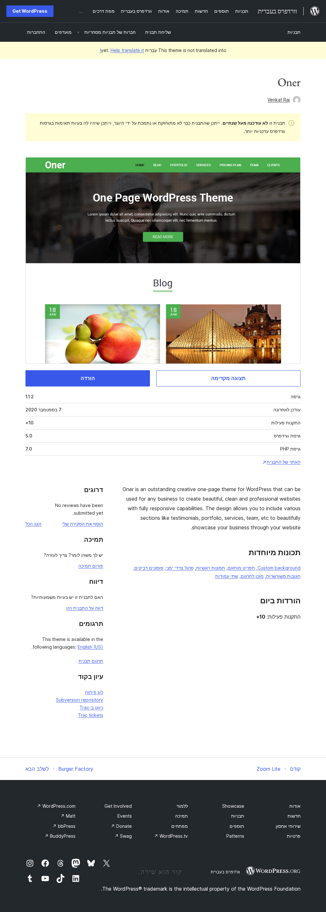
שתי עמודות (226, 576)
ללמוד (182, 806)
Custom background (279, 567)
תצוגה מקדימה (228, 378)
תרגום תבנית (91, 661)
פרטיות (294, 836)
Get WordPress (29, 11)
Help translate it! (122, 50)
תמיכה (181, 816)
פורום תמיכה (90, 566)
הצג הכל (33, 523)
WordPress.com (56, 806)
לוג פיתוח (94, 692)
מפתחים (179, 826)
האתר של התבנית (284, 462)
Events (124, 816)
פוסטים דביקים (148, 567)
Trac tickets (90, 715)
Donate (121, 826)
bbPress (64, 826)
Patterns (235, 836)
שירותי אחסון (288, 826)
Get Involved (118, 806)
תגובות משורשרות (283, 576)
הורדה (88, 378)
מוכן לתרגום (252, 576)
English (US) (90, 647)
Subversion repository (79, 699)
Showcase (233, 806)
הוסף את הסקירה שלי (82, 523)
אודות (295, 806)
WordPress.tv (171, 836)
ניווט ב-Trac (91, 707)
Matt (67, 816)
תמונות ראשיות (210, 567)
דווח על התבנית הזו (84, 608)
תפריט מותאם (241, 567)
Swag (123, 836)
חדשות (294, 816)
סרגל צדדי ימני (180, 567)
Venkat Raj (278, 99)
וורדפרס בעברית (225, 871)
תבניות (294, 32)
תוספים (237, 826)
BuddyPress (60, 836)
